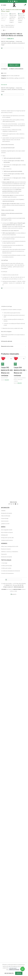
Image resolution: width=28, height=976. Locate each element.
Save (4, 358)
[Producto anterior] (2, 30)
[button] (2, 10)
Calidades (3, 510)
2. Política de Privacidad (6, 566)
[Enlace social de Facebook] (8, 1)
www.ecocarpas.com (19, 587)
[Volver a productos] (4, 30)
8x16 (10, 78)
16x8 (7, 78)
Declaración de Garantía (6, 513)
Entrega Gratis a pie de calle (7, 538)
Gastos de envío (4, 521)
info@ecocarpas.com (8, 587)
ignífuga (16, 78)
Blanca (12, 78)
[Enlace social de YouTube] (15, 1)
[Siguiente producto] (5, 30)
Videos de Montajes (5, 516)
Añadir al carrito (14, 65)
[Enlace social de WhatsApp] (17, 1)
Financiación (4, 554)
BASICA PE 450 (4, 378)
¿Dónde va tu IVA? (5, 524)
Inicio (2, 25)
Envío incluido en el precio (7, 532)
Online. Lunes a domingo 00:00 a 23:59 (9, 546)
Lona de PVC (21, 78)
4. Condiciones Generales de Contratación (10, 571)
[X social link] (10, 1)
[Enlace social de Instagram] (12, 1)
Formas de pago (4, 518)
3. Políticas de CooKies (6, 568)
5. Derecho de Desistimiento (7, 573)
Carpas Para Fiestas (9, 25)
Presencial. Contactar (6, 549)
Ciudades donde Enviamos (7, 540)
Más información (9, 973)
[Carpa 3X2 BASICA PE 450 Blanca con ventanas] (7, 361)
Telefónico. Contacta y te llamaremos (9, 552)
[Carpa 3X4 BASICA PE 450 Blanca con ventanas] (20, 361)
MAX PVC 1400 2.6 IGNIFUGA (7, 27)
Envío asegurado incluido (6, 530)
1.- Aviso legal (4, 563)
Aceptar (19, 973)
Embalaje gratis (4, 535)
